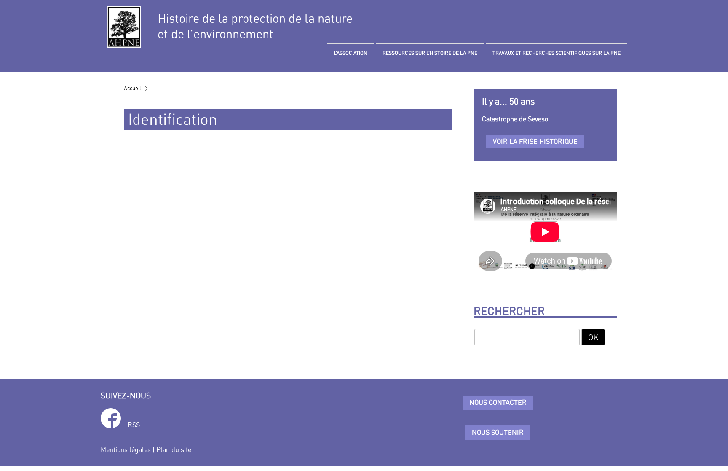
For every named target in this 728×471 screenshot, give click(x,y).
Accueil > (136, 88)
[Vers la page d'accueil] (124, 27)
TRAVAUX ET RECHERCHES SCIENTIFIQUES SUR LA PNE (556, 53)
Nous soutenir (498, 432)
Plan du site (173, 449)
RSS (134, 424)
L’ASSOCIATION (350, 53)
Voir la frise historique (535, 141)
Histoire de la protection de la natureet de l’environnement (255, 26)
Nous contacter (498, 402)
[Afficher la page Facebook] (111, 419)
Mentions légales (126, 449)
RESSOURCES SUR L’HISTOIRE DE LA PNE (430, 53)
